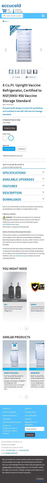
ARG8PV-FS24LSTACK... (11, 373)
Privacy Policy (20, 467)
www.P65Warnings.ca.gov (11, 224)
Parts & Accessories (10, 415)
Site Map (28, 419)
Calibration (7, 419)
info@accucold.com (10, 428)
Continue (40, 479)
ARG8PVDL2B (35, 373)
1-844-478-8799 (24, 450)
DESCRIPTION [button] (12, 193)
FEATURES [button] (10, 186)
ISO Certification (31, 415)
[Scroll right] (26, 328)
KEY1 (5, 304)
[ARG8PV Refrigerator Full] (17, 72)
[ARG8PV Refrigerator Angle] (29, 72)
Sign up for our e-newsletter (31, 423)
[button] (42, 16)
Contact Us (6, 408)
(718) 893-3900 (10, 450)
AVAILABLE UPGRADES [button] (18, 179)
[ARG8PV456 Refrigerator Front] (11, 72)
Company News (30, 412)
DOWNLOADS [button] (12, 199)
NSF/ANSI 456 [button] (9, 149)
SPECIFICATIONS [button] (14, 173)
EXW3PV (33, 304)
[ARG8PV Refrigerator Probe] (23, 72)
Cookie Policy (7, 467)
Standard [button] (21, 149)
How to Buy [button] (9, 128)
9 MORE (17, 77)
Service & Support (9, 412)
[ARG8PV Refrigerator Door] (35, 72)
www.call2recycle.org (19, 256)
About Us (28, 408)
